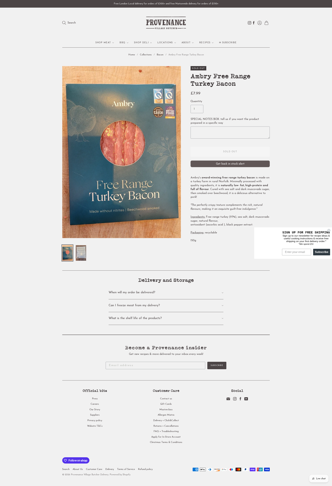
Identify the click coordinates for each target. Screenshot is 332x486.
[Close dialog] (329, 230)
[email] (228, 399)
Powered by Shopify (120, 475)
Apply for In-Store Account (166, 437)
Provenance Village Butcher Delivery (89, 475)
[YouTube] (246, 399)
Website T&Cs (95, 426)
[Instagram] (235, 399)
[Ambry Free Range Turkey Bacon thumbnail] (67, 253)
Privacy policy (94, 420)
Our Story (94, 409)
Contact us (166, 398)
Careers (95, 404)
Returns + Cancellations (166, 426)
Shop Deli (141, 43)
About (186, 43)
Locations (165, 43)
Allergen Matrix (166, 415)
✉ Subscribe (228, 43)
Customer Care (94, 469)
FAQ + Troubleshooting (166, 431)
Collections (146, 54)
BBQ (122, 43)
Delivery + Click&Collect (166, 420)
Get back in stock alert (230, 163)
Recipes (204, 43)
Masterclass (166, 409)
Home (131, 54)
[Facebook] (240, 399)
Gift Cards (166, 404)
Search (66, 469)
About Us (78, 469)
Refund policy (145, 469)
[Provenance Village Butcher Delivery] (166, 23)
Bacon (160, 54)
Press (95, 398)
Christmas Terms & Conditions (166, 442)
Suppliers (95, 415)
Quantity (196, 101)
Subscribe (217, 365)
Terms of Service (126, 469)
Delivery (109, 469)
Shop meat (103, 43)
